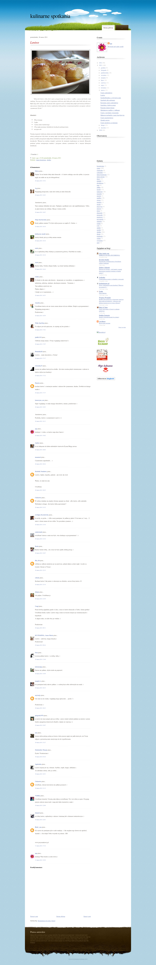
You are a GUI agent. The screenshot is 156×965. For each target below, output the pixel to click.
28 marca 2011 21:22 (40, 507)
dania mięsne (101, 177)
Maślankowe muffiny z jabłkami (110, 110)
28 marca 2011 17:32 (40, 375)
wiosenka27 (38, 366)
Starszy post (87, 916)
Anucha (37, 303)
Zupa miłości (103, 293)
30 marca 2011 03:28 (40, 757)
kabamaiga (38, 667)
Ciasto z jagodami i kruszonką (109, 113)
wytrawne (100, 240)
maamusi (38, 457)
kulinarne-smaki (40, 234)
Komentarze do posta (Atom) (46, 921)
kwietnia (103, 88)
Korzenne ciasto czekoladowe (109, 103)
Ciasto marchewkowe (106, 118)
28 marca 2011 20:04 (40, 450)
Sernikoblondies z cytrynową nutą (110, 98)
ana (36, 733)
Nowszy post (34, 916)
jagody (99, 189)
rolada (98, 223)
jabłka (98, 187)
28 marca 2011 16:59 (40, 315)
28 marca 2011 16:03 (40, 195)
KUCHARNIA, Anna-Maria (44, 635)
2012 (100, 63)
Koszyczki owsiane (104, 323)
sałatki (99, 228)
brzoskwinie (100, 166)
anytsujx (38, 695)
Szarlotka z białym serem (108, 105)
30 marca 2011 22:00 (40, 805)
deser (98, 179)
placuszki (99, 213)
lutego (103, 125)
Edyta (37, 171)
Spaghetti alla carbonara (107, 100)
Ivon (36, 652)
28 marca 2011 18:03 (40, 407)
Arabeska (102, 277)
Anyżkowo (102, 321)
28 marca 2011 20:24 (40, 464)
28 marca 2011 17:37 (40, 393)
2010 (100, 130)
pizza (98, 211)
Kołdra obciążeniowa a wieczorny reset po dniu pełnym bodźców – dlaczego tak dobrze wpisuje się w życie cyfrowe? (111, 301)
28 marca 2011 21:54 (40, 539)
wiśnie (99, 238)
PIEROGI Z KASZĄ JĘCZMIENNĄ (109, 255)
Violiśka (37, 795)
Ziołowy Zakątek (104, 267)
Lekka (37, 277)
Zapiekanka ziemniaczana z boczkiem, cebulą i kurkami (110, 262)
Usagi (37, 606)
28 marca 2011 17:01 (40, 330)
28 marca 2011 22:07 (40, 553)
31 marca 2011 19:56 (40, 860)
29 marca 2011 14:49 (40, 673)
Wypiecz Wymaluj (105, 297)
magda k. (38, 681)
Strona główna (108, 28)
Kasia (37, 546)
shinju (37, 592)
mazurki (99, 194)
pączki (99, 204)
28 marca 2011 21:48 (40, 524)
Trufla (101, 291)
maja (102, 85)
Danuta (37, 383)
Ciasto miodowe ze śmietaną (108, 123)
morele (99, 196)
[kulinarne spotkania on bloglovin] (106, 380)
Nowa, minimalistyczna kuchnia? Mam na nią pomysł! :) (111, 286)
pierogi (99, 209)
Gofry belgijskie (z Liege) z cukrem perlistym (109, 310)
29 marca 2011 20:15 (40, 688)
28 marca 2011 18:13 (40, 421)
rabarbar (99, 221)
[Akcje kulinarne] (105, 373)
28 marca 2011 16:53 (40, 295)
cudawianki (38, 532)
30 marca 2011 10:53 (40, 774)
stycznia (103, 128)
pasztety (99, 202)
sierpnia (103, 78)
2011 (100, 65)
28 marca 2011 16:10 (40, 226)
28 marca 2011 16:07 (40, 212)
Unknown (38, 497)
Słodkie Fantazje (104, 315)
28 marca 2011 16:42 (40, 269)
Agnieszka (38, 764)
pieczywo (99, 206)
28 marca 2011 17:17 (40, 358)
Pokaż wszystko (122, 327)
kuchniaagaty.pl (104, 283)
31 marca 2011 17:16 (40, 846)
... (122, 28)
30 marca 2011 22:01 (40, 819)
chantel (37, 813)
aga (36, 429)
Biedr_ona (38, 827)
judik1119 (38, 337)
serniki (99, 230)
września (103, 75)
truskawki (100, 236)
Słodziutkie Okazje (41, 750)
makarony (100, 192)
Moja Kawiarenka (41, 220)
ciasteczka (100, 170)
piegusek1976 (39, 715)
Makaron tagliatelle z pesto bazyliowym (112, 115)
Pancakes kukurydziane (107, 108)
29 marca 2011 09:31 (40, 628)
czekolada (100, 172)
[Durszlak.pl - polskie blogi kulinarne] (101, 332)
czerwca (103, 83)
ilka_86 (37, 560)
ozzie (36, 248)
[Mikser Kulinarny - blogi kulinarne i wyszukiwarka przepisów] (103, 345)
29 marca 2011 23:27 (40, 742)
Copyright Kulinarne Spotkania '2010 (78, 959)
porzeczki (100, 215)
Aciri (36, 262)
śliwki (98, 234)
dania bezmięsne (41, 160)
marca (103, 90)
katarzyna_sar (39, 400)
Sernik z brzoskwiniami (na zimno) (109, 317)
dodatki (99, 181)
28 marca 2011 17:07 (40, 344)
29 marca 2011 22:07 (40, 725)
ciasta (98, 168)
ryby (98, 226)
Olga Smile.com (104, 253)
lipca (102, 80)
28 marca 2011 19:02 (40, 435)
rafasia (37, 578)
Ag (36, 188)
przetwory (100, 217)
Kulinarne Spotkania (50, 15)
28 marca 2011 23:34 (40, 584)
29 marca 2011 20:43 (40, 708)
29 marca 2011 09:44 (40, 645)
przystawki (100, 219)
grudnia (103, 68)
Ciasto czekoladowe (106, 93)
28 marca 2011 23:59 (40, 599)
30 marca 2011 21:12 (40, 788)
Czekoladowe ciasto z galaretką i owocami (111, 279)
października (104, 73)
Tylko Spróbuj (39, 323)
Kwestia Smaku (104, 260)
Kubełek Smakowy (41, 471)
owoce (99, 200)
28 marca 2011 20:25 (40, 490)
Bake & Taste (103, 307)
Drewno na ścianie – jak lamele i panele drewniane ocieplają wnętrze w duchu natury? (110, 271)
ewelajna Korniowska (42, 515)
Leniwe (34, 42)
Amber (37, 443)
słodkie (49, 160)
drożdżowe (100, 183)
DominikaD (38, 351)
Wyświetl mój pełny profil (115, 46)
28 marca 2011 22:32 (40, 570)
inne (98, 185)
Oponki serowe (105, 120)
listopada (103, 70)
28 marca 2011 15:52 (40, 181)
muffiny (99, 198)
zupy (98, 243)
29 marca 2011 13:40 (40, 659)
